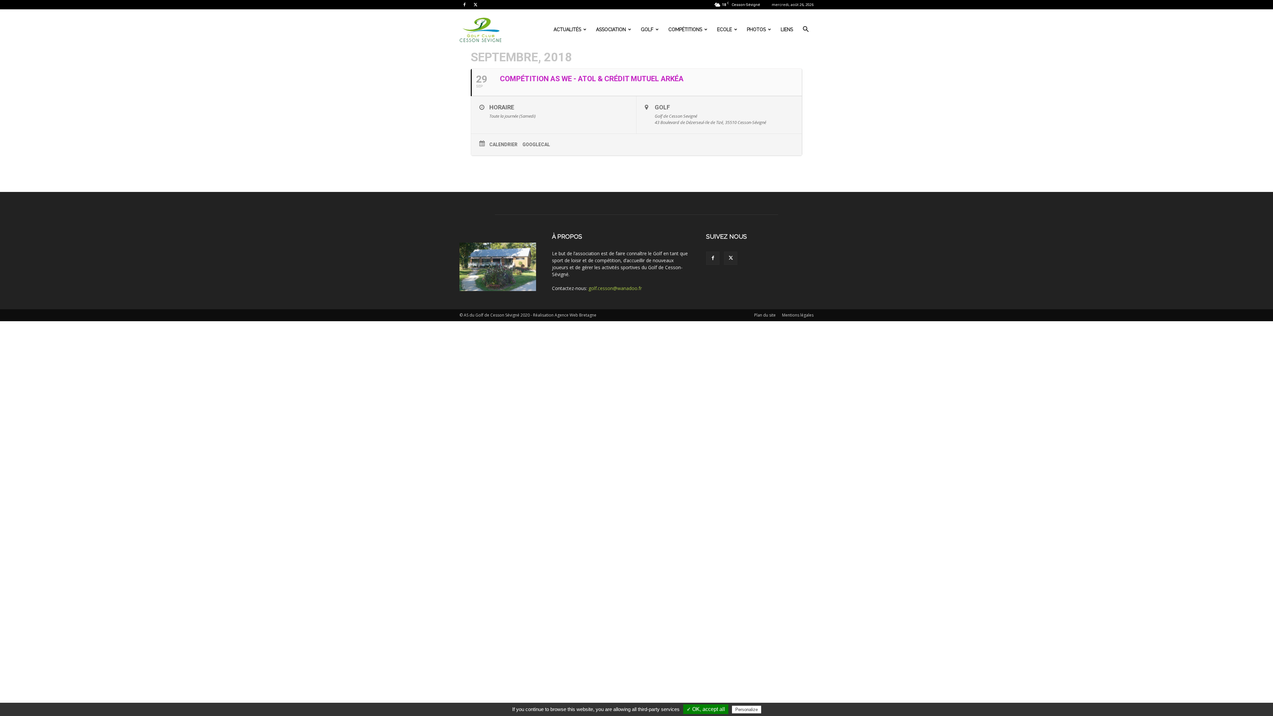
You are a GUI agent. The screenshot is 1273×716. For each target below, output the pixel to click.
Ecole (724, 29)
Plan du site (765, 315)
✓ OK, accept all (706, 709)
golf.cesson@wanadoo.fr (615, 288)
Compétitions (685, 29)
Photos (756, 29)
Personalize (746, 709)
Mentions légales (798, 315)
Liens (787, 29)
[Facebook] (464, 4)
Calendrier (503, 144)
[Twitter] (475, 4)
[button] (806, 30)
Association (611, 29)
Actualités (567, 29)
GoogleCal (536, 144)
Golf (647, 29)
